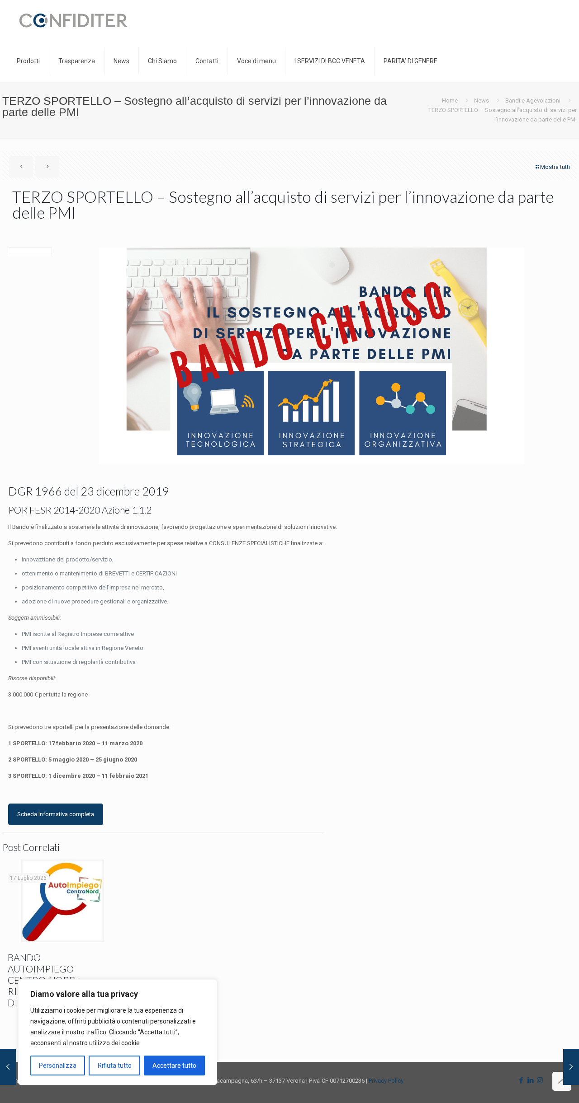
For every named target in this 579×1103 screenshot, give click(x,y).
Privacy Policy (386, 1080)
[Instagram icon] (539, 1080)
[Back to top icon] (561, 1081)
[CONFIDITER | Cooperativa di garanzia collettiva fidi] (73, 20)
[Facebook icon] (520, 1080)
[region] (117, 1032)
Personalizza (57, 1065)
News (481, 100)
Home (450, 100)
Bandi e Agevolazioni (532, 100)
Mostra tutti (555, 167)
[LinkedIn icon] (530, 1080)
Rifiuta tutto (115, 1065)
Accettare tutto (174, 1065)
